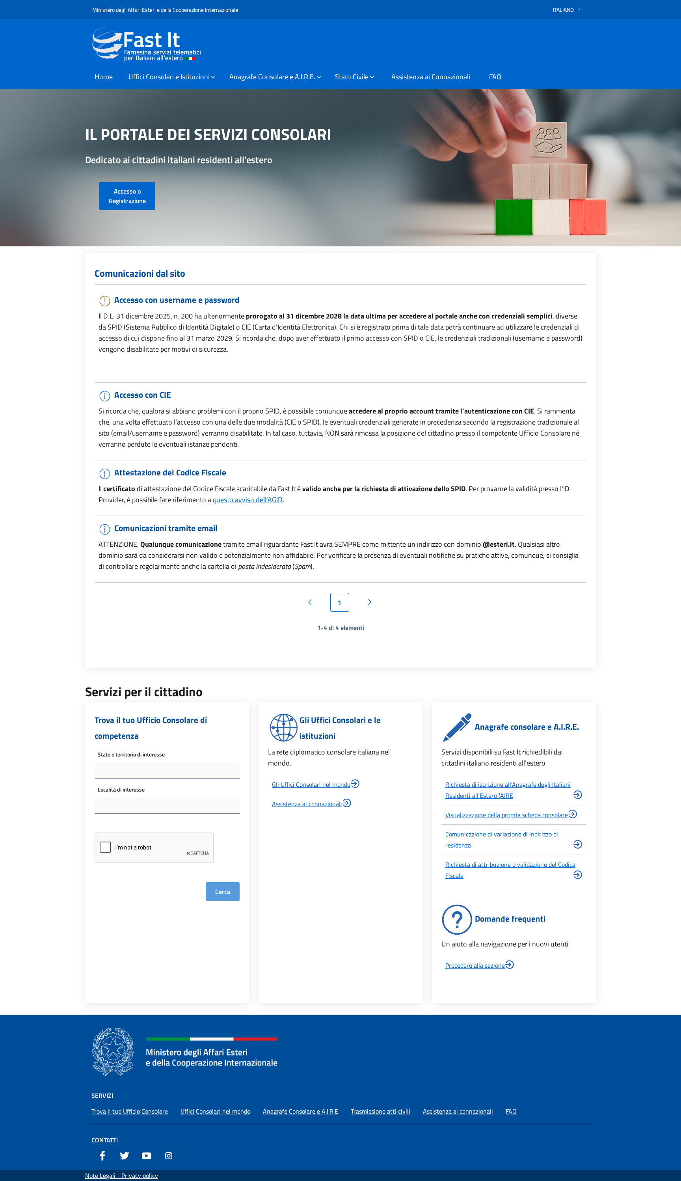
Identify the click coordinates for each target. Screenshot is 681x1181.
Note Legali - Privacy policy (121, 1175)
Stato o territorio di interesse (131, 754)
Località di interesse (121, 789)
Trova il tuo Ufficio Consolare (129, 1111)
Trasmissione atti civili (380, 1111)
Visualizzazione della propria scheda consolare (506, 815)
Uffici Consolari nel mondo (215, 1111)
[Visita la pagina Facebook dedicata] (102, 1155)
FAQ (511, 1111)
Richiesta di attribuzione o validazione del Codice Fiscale (510, 870)
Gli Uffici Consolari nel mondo (311, 784)
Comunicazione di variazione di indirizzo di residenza (501, 839)
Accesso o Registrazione (127, 195)
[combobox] (167, 770)
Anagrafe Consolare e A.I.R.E (300, 1111)
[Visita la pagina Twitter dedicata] (124, 1155)
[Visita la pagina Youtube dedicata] (146, 1155)
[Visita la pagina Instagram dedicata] (168, 1155)
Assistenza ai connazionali (307, 803)
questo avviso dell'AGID (248, 499)
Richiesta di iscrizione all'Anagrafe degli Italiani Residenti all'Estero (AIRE (508, 790)
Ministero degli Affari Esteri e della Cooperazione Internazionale (165, 10)
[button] (568, 10)
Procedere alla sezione (475, 965)
